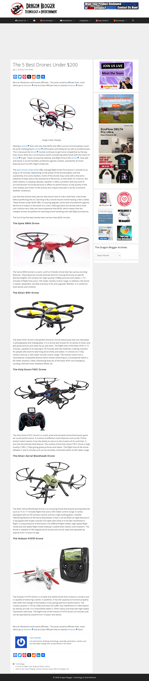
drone (24, 146)
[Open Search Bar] (132, 20)
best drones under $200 (28, 169)
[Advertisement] (74, 41)
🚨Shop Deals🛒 (102, 20)
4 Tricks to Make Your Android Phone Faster (32, 666)
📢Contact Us (20, 20)
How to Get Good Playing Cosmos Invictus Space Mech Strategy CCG (42, 669)
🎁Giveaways (119, 20)
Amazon (27, 85)
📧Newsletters (66, 20)
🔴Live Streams (46, 20)
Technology (19, 664)
